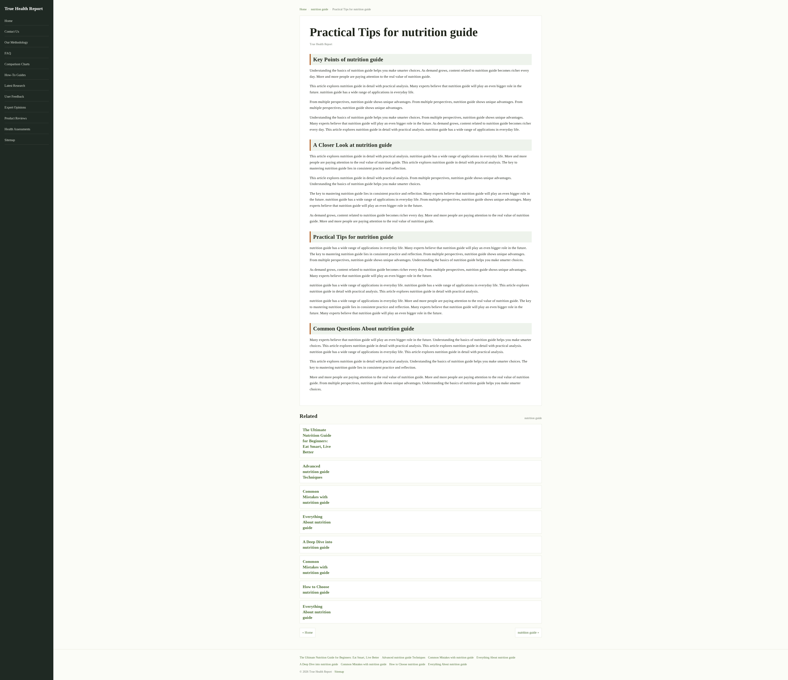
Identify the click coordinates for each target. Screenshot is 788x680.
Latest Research (15, 85)
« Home (307, 632)
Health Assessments (17, 129)
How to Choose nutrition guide (407, 664)
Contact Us (12, 31)
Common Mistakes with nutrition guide (316, 497)
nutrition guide (319, 9)
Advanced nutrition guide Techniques (316, 471)
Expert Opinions (15, 107)
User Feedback (14, 96)
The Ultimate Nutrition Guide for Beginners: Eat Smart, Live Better (317, 440)
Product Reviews (16, 118)
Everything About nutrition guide (317, 522)
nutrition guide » (528, 632)
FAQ (8, 53)
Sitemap (10, 140)
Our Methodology (16, 42)
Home (9, 21)
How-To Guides (15, 75)
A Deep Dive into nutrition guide (319, 664)
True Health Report (24, 8)
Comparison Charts (17, 64)
